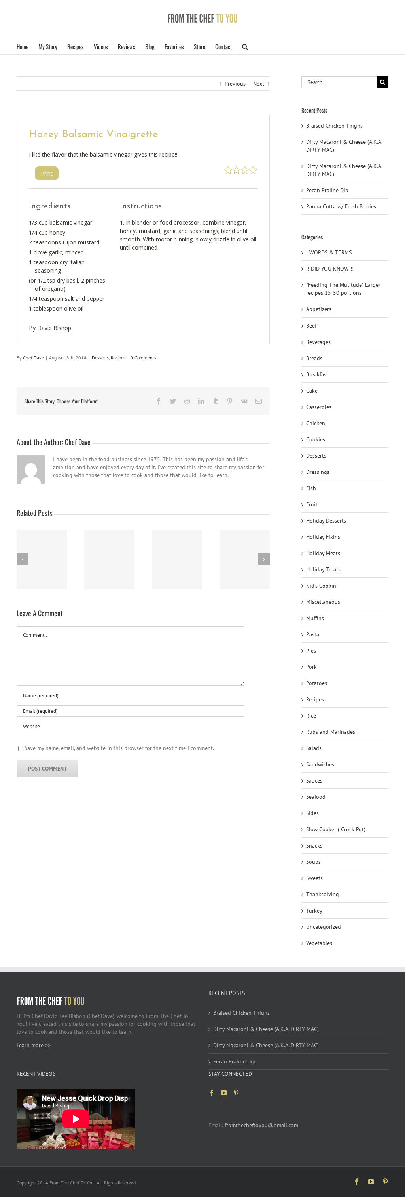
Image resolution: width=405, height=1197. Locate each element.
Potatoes (316, 683)
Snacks (314, 845)
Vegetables (319, 943)
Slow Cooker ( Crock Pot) (335, 829)
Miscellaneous (323, 601)
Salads (314, 748)
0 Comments (143, 358)
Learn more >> (34, 1045)
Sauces (314, 780)
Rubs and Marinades (330, 731)
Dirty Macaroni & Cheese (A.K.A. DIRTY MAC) (266, 1029)
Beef (311, 325)
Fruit (312, 504)
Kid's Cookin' (321, 585)
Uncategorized (323, 926)
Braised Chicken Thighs (334, 125)
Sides (312, 813)
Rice (311, 715)
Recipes (118, 358)
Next (258, 83)
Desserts (100, 358)
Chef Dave (33, 358)
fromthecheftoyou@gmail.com (261, 1125)
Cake (312, 390)
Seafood (316, 796)
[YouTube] (224, 1093)
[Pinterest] (236, 1093)
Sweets (314, 878)
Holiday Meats (323, 553)
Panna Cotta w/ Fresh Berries (341, 206)
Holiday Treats (323, 569)
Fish (311, 488)
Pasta (312, 634)
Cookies (315, 439)
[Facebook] (211, 1093)
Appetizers (318, 309)
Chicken (315, 423)
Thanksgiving (322, 894)
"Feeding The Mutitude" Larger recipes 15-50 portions (343, 288)
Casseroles (318, 406)
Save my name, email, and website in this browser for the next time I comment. (119, 748)
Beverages (318, 342)
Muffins (315, 618)
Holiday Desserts (326, 520)
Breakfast (317, 374)
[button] (245, 45)
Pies (311, 650)
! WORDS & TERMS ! (330, 252)
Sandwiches (320, 764)
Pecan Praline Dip (327, 190)
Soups (313, 861)
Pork (311, 666)
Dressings (317, 471)
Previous (235, 83)
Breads (314, 358)
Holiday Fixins (323, 536)
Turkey (314, 910)
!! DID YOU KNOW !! (330, 268)
